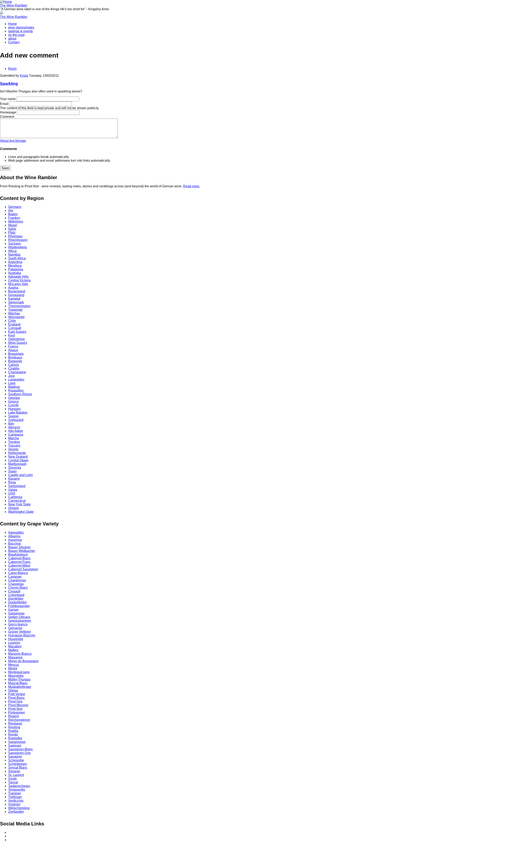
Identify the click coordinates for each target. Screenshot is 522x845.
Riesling (14, 727)
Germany (14, 207)
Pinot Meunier (18, 705)
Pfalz (11, 232)
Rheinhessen (18, 240)
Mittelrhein (15, 221)
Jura (11, 376)
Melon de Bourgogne (23, 661)
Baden (13, 214)
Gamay (13, 609)
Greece (13, 401)
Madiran (14, 387)
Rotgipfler (15, 738)
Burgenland (16, 291)
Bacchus (14, 543)
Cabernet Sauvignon (23, 569)
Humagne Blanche (21, 635)
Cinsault (14, 591)
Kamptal (14, 298)
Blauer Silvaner (19, 547)
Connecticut (16, 500)
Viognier (14, 804)
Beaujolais (16, 353)
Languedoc (16, 379)
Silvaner (14, 771)
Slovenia (14, 467)
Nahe (12, 229)
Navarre (14, 478)
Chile (12, 320)
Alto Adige (15, 431)
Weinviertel (16, 317)
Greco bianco (18, 624)
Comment (7, 116)
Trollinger (15, 797)
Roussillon (16, 390)
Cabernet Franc (19, 562)
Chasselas (16, 584)
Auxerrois (15, 540)
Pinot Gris (15, 701)
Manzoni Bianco (20, 653)
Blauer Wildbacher (21, 551)
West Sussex (17, 342)
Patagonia (15, 269)
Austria (13, 287)
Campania (15, 434)
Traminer (14, 793)
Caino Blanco (18, 573)
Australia (14, 273)
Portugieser (16, 712)
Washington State (21, 511)
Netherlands (17, 453)
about (12, 38)
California (15, 497)
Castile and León (20, 475)
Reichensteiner (19, 720)
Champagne (17, 372)
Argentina (15, 262)
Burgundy (15, 361)
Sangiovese (16, 742)
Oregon (13, 508)
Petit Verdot (16, 694)
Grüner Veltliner (19, 631)
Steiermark (16, 302)
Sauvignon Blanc (20, 749)
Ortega (13, 690)
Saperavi (14, 745)
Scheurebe (16, 760)
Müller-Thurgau (19, 679)
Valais (12, 489)
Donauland (16, 295)
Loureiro (14, 642)
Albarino (14, 536)
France (13, 346)
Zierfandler (16, 811)
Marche (13, 438)
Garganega (16, 613)
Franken (14, 218)
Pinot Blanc (16, 698)
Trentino (14, 442)
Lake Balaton (17, 412)
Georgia (14, 398)
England (14, 324)
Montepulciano (19, 672)
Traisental (15, 309)
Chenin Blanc (18, 587)
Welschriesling (19, 808)
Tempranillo (16, 789)
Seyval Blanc (17, 767)
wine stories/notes (21, 27)
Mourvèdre (16, 675)
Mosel (12, 225)
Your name (8, 99)
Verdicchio (15, 800)
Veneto (13, 449)
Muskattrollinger (19, 686)
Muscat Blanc (18, 683)
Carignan (15, 576)
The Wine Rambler (13, 5)
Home (12, 24)
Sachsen (14, 243)
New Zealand (18, 456)
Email (4, 103)
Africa (12, 251)
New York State (19, 504)
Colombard (16, 595)
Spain (12, 471)
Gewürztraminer (19, 620)
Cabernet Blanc (19, 558)
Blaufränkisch (18, 554)
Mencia (13, 664)
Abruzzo (14, 427)
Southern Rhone (20, 394)
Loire (11, 383)
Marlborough (17, 464)
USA (11, 493)
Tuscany (14, 445)
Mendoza (15, 265)
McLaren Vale (18, 284)
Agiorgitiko (16, 532)
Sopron (13, 416)
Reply (12, 68)
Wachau (14, 313)
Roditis (13, 731)
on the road (16, 35)
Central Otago (18, 460)
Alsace (13, 350)
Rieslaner (15, 723)
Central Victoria (19, 280)
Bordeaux (15, 357)
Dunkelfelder (17, 602)
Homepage (8, 112)
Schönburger (17, 764)
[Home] (6, 1)
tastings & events (20, 31)
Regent (13, 716)
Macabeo (15, 646)
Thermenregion (19, 306)
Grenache (15, 628)
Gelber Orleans (19, 617)
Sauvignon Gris (19, 753)
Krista (24, 75)
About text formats (13, 140)
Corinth (13, 405)
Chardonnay (17, 580)
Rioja (12, 482)
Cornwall (14, 328)
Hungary (14, 409)
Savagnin (15, 756)
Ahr (10, 210)
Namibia (14, 254)
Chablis (13, 368)
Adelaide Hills (18, 276)
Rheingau (15, 236)
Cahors (13, 364)
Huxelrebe (15, 639)
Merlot (12, 668)
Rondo (13, 734)
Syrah (12, 778)
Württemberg (17, 247)
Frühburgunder (19, 606)
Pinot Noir (15, 709)
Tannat (13, 782)
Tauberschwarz (19, 786)
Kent (11, 335)
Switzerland (16, 486)
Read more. (191, 186)
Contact (13, 42)
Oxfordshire (16, 339)
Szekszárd (15, 420)
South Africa (17, 258)
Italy (11, 423)
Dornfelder (15, 598)
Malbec (13, 650)
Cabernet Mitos (19, 565)
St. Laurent (16, 775)
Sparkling (9, 83)
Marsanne (15, 657)
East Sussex (17, 331)
